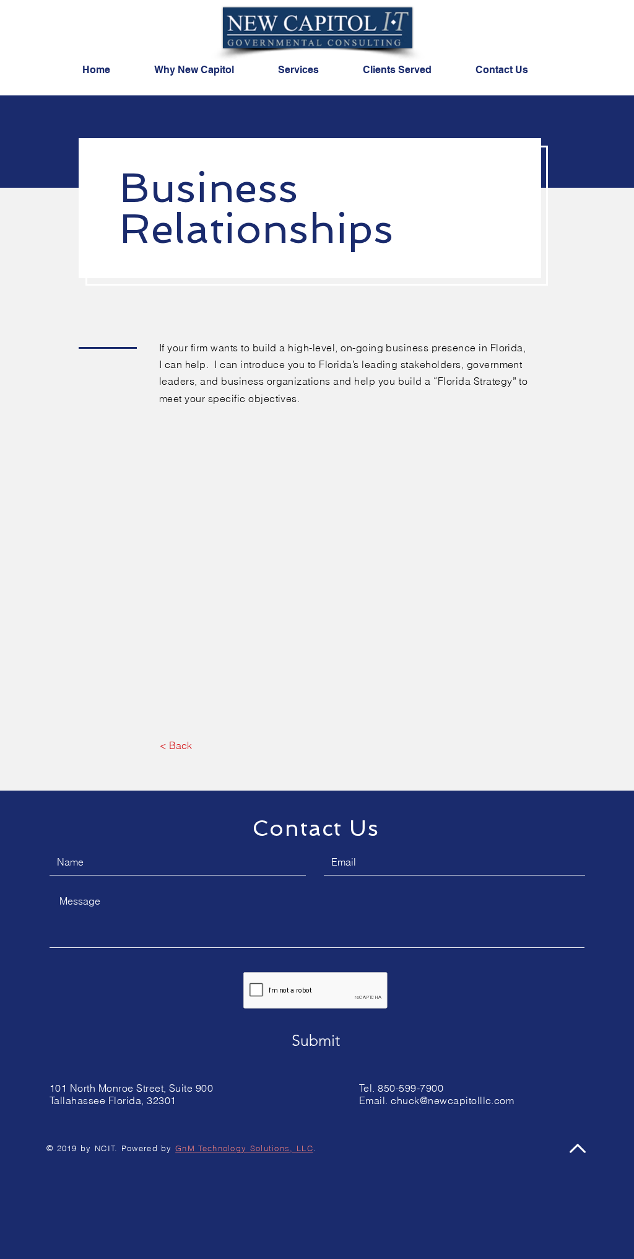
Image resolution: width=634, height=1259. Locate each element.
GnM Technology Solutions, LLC (244, 1148)
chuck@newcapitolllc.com (452, 1100)
